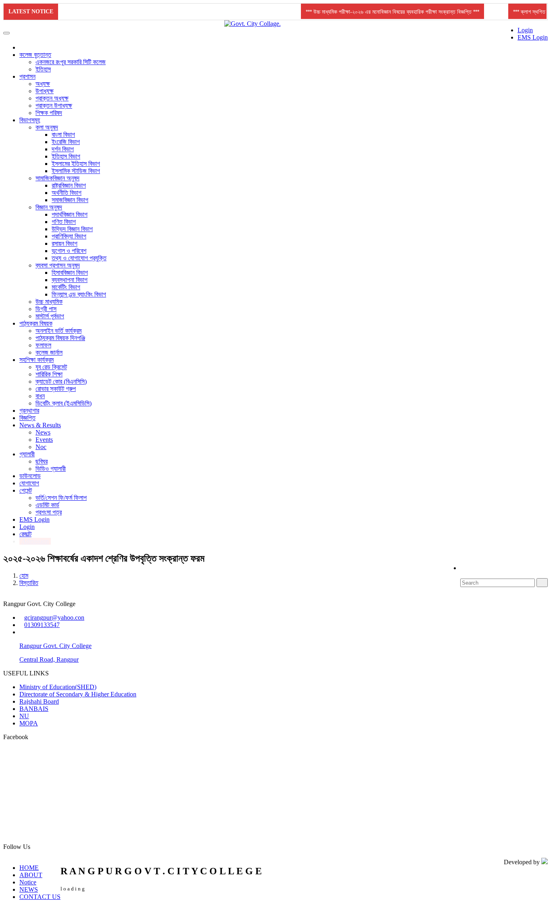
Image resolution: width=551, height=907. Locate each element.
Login (525, 30)
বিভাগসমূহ (29, 120)
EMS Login (533, 37)
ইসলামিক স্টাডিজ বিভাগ (76, 170)
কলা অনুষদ (46, 127)
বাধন (40, 396)
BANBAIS (33, 708)
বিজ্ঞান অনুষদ (48, 207)
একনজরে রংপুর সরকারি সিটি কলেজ (70, 62)
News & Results (40, 425)
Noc (40, 446)
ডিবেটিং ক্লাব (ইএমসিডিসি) (63, 403)
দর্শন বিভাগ (63, 149)
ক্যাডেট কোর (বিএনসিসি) (61, 381)
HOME (29, 867)
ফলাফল (43, 345)
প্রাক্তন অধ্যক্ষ (52, 98)
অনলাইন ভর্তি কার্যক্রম (58, 330)
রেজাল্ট (25, 534)
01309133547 (42, 624)
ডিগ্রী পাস (45, 308)
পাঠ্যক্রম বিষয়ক (35, 323)
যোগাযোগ (29, 483)
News (42, 432)
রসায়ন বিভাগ (64, 243)
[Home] (23, 47)
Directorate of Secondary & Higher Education (77, 694)
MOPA (28, 723)
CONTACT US (40, 896)
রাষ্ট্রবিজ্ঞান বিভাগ (69, 185)
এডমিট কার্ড (47, 505)
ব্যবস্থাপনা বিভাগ (70, 279)
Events (44, 439)
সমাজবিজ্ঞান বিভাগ (70, 199)
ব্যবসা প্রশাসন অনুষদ (57, 265)
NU (24, 716)
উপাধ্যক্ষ (44, 91)
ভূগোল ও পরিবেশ (69, 250)
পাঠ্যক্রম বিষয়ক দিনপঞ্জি (60, 337)
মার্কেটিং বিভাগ (66, 287)
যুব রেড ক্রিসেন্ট (51, 367)
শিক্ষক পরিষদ (48, 112)
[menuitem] (524, 34)
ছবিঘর (41, 461)
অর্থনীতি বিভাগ (66, 192)
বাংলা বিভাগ (63, 134)
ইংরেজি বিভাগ (66, 141)
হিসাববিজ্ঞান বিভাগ (70, 272)
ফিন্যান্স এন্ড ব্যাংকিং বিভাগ (79, 294)
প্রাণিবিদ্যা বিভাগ (69, 236)
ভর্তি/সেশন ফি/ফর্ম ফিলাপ (61, 497)
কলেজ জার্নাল (49, 352)
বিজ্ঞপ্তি (27, 417)
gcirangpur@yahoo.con (54, 617)
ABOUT (30, 874)
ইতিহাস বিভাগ (66, 156)
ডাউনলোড (30, 475)
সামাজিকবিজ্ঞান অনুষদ (57, 178)
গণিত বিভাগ (64, 221)
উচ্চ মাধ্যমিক (49, 301)
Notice (27, 882)
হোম (23, 575)
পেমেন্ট (25, 490)
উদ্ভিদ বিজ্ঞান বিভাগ (72, 229)
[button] (394, 12)
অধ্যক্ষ (42, 83)
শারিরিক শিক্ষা (49, 374)
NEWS (28, 889)
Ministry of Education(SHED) (57, 686)
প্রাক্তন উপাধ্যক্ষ (53, 105)
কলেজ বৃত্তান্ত (35, 54)
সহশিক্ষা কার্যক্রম (36, 359)
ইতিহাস (43, 69)
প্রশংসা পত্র (48, 512)
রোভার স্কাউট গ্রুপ (55, 388)
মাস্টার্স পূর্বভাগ (49, 316)
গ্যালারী (27, 454)
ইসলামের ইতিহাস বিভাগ (76, 163)
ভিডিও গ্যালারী (50, 468)
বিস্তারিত (28, 582)
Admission (35, 541)
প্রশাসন (27, 76)
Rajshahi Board (39, 701)
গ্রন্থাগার (29, 410)
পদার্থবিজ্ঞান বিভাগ (70, 214)
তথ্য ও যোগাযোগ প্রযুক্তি (79, 258)
